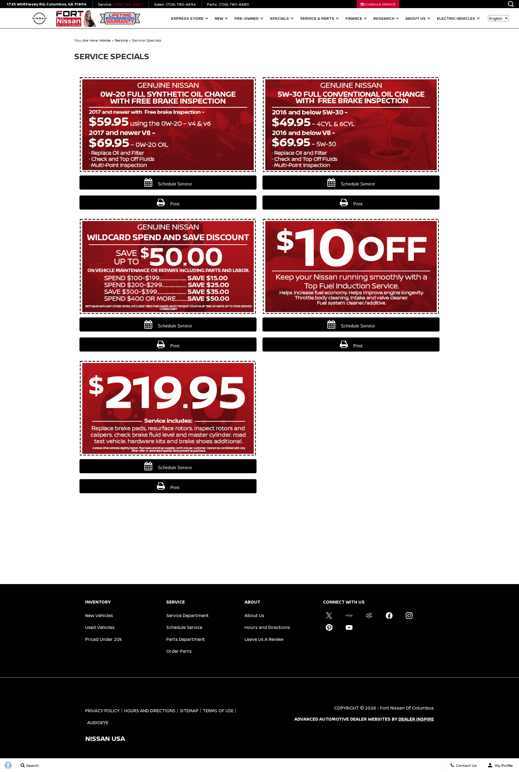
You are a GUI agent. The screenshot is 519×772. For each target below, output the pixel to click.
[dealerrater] (369, 615)
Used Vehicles (100, 627)
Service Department (187, 615)
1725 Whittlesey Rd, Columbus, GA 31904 (47, 3)
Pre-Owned (246, 18)
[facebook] (389, 615)
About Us (415, 18)
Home (105, 40)
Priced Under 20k (103, 639)
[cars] (349, 615)
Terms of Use (218, 711)
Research (383, 18)
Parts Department (185, 639)
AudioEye (97, 722)
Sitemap (189, 711)
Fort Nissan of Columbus (407, 708)
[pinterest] (329, 627)
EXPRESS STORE (187, 18)
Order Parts (179, 651)
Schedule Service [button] (379, 4)
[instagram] (409, 615)
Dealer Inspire (416, 719)
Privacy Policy (102, 711)
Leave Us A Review (264, 639)
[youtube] (349, 627)
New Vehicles (99, 615)
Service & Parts (317, 18)
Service (121, 40)
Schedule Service (184, 627)
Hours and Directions (267, 627)
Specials (279, 18)
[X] (329, 615)
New (219, 18)
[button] (511, 4)
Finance (353, 18)
